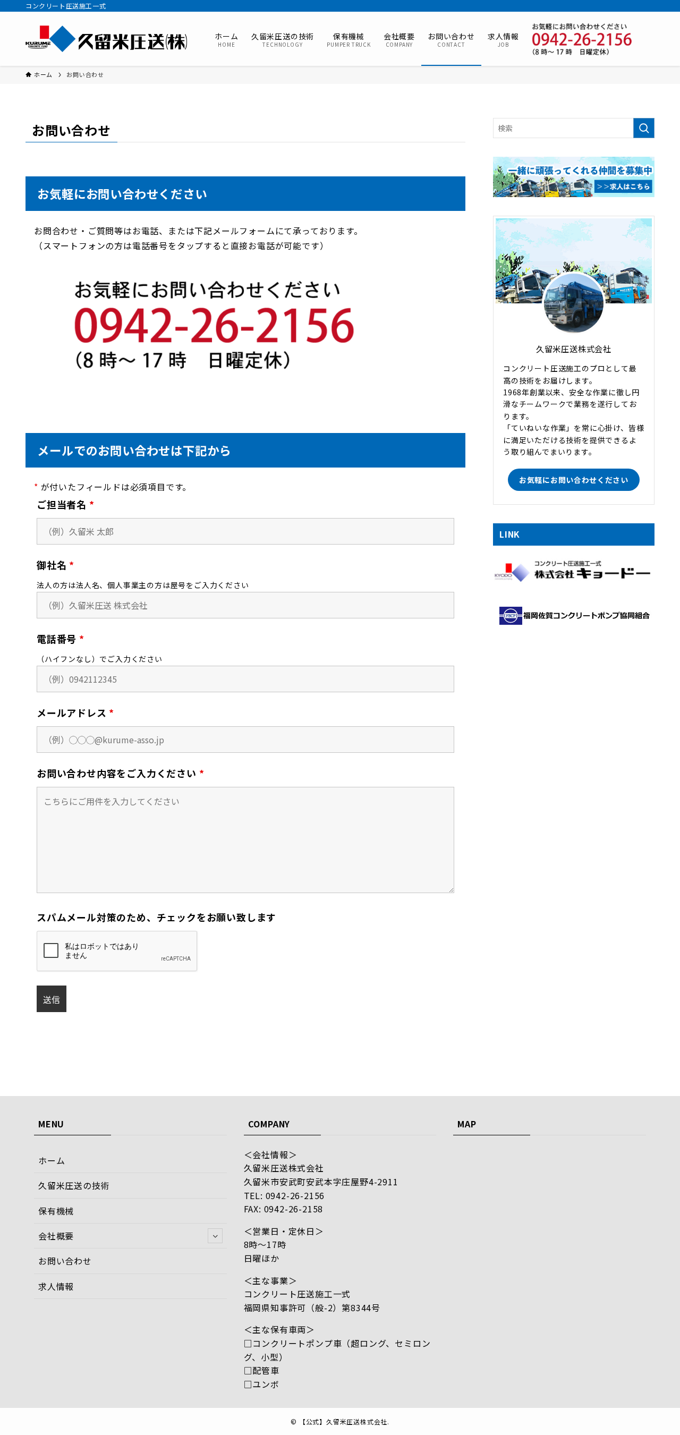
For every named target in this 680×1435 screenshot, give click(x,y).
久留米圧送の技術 (73, 1185)
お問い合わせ (65, 1260)
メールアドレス (75, 712)
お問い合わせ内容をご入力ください (120, 773)
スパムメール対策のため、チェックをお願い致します (156, 917)
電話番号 (60, 639)
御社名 (55, 565)
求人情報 (56, 1286)
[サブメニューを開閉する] (215, 1235)
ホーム (51, 1160)
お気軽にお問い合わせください (573, 479)
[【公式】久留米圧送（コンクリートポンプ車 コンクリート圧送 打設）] (106, 38)
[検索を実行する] (643, 128)
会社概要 (56, 1235)
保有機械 (56, 1210)
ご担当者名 (66, 504)
